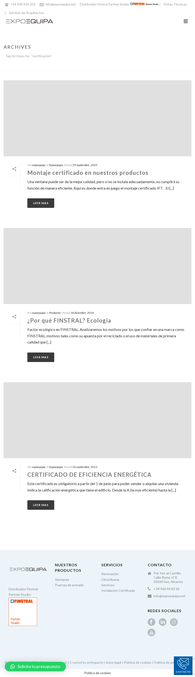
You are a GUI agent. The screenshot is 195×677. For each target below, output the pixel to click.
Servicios (108, 585)
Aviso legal (113, 662)
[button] (35, 666)
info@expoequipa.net (61, 4)
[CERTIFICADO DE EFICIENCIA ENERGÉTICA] (97, 420)
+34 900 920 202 (23, 4)
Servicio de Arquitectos (26, 13)
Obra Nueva (110, 579)
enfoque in (95, 662)
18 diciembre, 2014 (82, 313)
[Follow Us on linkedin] (162, 622)
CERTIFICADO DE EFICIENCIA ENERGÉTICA (89, 474)
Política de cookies (137, 662)
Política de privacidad (169, 662)
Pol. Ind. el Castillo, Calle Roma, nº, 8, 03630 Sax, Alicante (168, 577)
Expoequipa (56, 165)
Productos (55, 313)
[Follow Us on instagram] (174, 622)
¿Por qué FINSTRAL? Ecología (69, 320)
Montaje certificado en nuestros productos (87, 172)
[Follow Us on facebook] (151, 622)
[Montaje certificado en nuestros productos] (97, 118)
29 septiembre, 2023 (85, 165)
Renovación (110, 574)
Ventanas (62, 579)
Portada (155, 64)
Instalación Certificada (118, 590)
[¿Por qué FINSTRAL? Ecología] (97, 266)
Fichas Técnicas (175, 4)
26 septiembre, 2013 (85, 467)
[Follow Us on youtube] (151, 633)
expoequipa (38, 165)
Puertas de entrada (69, 585)
